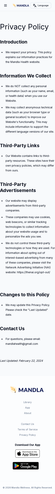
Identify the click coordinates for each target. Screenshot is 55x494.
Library (27, 402)
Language (43, 5)
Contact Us (27, 424)
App (27, 407)
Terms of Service (28, 429)
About (27, 413)
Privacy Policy (27, 434)
